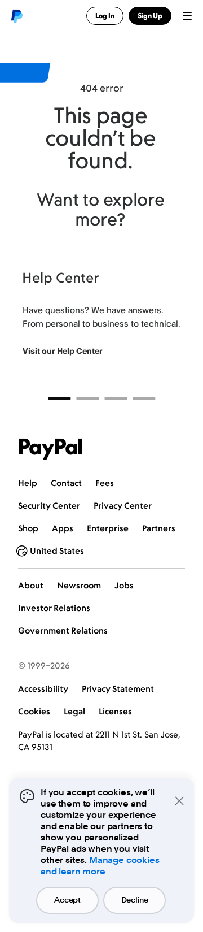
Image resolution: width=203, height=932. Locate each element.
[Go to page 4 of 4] (144, 398)
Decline (134, 900)
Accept (67, 900)
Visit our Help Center (63, 351)
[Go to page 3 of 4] (115, 398)
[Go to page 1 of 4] (59, 398)
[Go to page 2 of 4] (87, 398)
